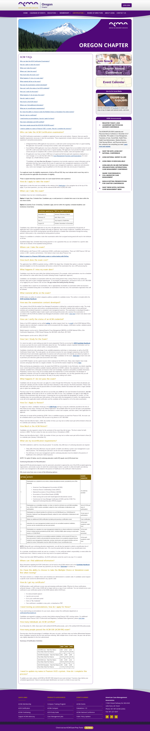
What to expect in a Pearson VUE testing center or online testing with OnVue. (44, 256)
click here (81, 618)
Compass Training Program (56, 704)
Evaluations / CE (82, 708)
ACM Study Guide (53, 712)
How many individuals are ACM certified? (32, 122)
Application (62, 185)
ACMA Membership (24, 704)
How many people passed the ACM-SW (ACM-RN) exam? (37, 125)
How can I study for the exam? (29, 91)
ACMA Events (81, 704)
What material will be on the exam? (30, 81)
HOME (25, 13)
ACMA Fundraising (24, 712)
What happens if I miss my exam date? (31, 78)
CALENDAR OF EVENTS (37, 13)
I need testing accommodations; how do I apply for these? (37, 118)
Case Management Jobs (55, 716)
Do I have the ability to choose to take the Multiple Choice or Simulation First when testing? (47, 112)
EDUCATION (51, 13)
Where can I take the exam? (28, 71)
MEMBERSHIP (64, 13)
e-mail (71, 323)
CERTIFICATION (78, 13)
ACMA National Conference (86, 712)
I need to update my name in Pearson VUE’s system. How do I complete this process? (45, 128)
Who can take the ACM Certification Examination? (35, 61)
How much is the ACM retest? (29, 101)
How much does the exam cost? (29, 74)
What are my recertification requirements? (32, 108)
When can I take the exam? (28, 68)
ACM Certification (24, 708)
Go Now (89, 728)
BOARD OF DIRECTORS (95, 13)
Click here (72, 314)
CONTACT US (121, 13)
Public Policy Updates (84, 716)
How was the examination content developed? (33, 85)
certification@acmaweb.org (28, 613)
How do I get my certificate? (28, 115)
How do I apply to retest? (27, 98)
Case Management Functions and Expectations (67, 156)
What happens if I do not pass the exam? (32, 95)
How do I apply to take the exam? (30, 64)
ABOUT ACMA (109, 13)
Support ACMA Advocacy (26, 716)
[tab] (114, 125)
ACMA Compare (52, 708)
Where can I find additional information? (31, 105)
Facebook (115, 108)
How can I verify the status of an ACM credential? (34, 88)
